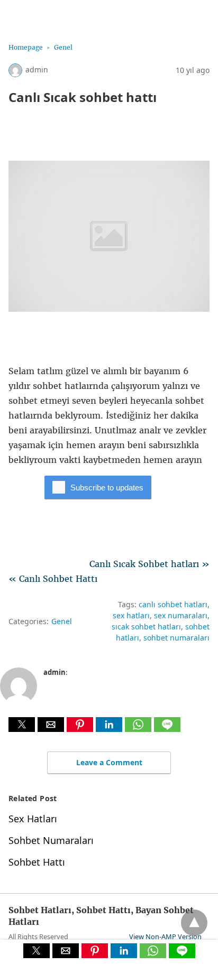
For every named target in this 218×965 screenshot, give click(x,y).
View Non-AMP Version (165, 936)
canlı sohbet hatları (173, 604)
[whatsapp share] (139, 728)
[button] (21, 724)
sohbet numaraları (176, 638)
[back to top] (194, 923)
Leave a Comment (109, 762)
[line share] (167, 728)
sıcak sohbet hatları (146, 626)
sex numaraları (180, 615)
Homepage (25, 47)
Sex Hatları (32, 818)
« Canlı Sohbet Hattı (52, 578)
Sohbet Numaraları (51, 840)
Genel (63, 47)
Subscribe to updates (106, 487)
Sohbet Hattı (36, 862)
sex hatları (131, 615)
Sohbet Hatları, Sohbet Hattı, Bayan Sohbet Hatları (108, 15)
